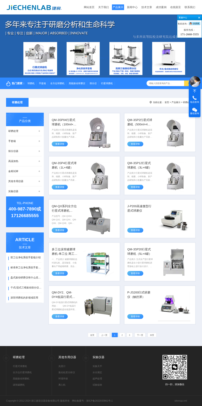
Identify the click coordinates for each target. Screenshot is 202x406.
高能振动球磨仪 (77, 83)
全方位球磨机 (57, 83)
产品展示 (118, 7)
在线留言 (175, 7)
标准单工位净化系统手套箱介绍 (25, 267)
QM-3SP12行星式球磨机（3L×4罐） (139, 165)
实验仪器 (13, 191)
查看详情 (59, 144)
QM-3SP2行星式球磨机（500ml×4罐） (139, 122)
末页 (152, 335)
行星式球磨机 (20, 366)
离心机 (62, 385)
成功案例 (161, 7)
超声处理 (97, 378)
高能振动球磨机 (21, 378)
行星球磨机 (107, 83)
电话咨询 (194, 102)
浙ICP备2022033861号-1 (99, 401)
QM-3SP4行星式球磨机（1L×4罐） (64, 165)
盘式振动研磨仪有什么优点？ (25, 277)
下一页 (140, 335)
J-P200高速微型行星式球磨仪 (139, 208)
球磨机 (31, 83)
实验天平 (97, 366)
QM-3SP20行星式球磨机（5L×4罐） (139, 251)
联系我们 (190, 7)
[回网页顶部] (194, 91)
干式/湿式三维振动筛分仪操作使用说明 (25, 287)
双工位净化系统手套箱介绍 (25, 257)
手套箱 (42, 83)
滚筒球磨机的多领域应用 (24, 297)
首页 (167, 102)
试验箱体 (97, 385)
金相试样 (13, 171)
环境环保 (63, 378)
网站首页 (89, 7)
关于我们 (103, 7)
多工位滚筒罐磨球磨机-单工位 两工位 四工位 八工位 (64, 252)
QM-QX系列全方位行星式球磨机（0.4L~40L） (64, 209)
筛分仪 (93, 83)
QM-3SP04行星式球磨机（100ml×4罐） (63, 122)
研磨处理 (17, 102)
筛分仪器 (13, 151)
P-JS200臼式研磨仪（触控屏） (138, 294)
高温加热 (13, 161)
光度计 (62, 366)
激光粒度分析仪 (66, 372)
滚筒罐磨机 (19, 385)
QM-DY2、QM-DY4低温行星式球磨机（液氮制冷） (63, 295)
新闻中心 (132, 7)
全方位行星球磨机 (22, 372)
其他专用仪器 (15, 181)
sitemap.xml (180, 401)
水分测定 (97, 372)
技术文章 (146, 7)
